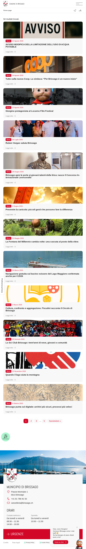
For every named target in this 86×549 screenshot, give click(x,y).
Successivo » (55, 421)
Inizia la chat (59, 542)
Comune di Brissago (16, 4)
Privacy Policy (30, 542)
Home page (7, 10)
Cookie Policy (45, 542)
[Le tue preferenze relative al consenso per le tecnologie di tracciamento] (2, 286)
